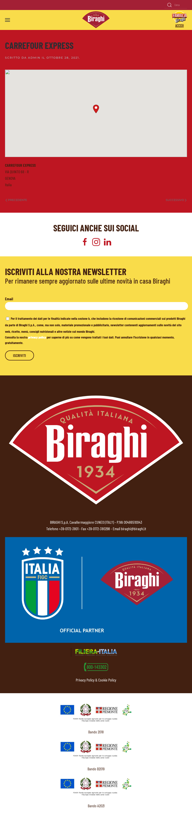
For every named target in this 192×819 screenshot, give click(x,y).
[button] (7, 20)
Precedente (17, 200)
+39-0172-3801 (68, 528)
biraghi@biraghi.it (133, 528)
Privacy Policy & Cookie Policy (96, 679)
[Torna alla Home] (96, 20)
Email (9, 298)
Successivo (175, 200)
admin (34, 57)
